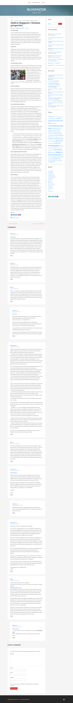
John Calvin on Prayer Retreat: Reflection (55, 75)
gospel (59, 132)
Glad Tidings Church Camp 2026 (54, 94)
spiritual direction (58, 157)
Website (12, 677)
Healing (53, 133)
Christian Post (50, 178)
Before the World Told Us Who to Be (55, 78)
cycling (50, 130)
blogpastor (20, 28)
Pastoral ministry (52, 140)
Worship (57, 160)
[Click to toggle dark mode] (64, 699)
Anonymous (50, 37)
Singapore (53, 152)
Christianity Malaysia (52, 176)
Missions (60, 138)
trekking (56, 158)
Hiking (57, 133)
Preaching (53, 146)
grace (49, 133)
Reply (12, 255)
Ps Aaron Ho (50, 191)
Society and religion (17, 20)
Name (11, 667)
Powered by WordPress (25, 699)
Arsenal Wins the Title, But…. (53, 88)
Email (11, 672)
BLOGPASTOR (36, 9)
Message (12, 653)
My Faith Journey (36, 2)
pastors (59, 141)
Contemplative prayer (56, 128)
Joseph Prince (53, 135)
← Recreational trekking (12, 223)
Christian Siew (50, 171)
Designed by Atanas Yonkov (13, 699)
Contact (43, 2)
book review (56, 116)
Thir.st (49, 189)
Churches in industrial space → (39, 223)
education (54, 130)
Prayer (57, 143)
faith (58, 130)
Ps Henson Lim (51, 173)
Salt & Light (50, 186)
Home (12, 20)
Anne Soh (50, 179)
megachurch (52, 138)
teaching (50, 158)
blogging (51, 116)
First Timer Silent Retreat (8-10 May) (55, 102)
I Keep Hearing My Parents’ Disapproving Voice (53, 83)
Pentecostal (51, 143)
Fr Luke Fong (50, 172)
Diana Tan (50, 181)
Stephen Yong (12, 522)
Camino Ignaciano (53, 118)
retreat (52, 147)
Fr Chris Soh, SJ (51, 188)
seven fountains (51, 149)
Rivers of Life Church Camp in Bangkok (55, 91)
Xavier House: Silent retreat (58, 65)
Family (50, 132)
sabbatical (56, 147)
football (55, 132)
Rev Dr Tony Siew (51, 184)
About (29, 2)
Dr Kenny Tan (50, 185)
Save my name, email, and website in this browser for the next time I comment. (24, 684)
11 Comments (26, 28)
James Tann (50, 182)
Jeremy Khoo (12, 469)
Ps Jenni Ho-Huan (51, 175)
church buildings (54, 123)
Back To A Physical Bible (55, 63)
